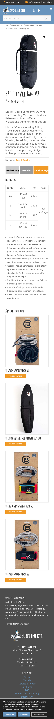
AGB (27, 690)
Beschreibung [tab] (12, 170)
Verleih (27, 680)
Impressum (27, 696)
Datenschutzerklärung (27, 693)
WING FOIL (29, 25)
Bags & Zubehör (23, 160)
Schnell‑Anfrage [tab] (41, 170)
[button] (44, 37)
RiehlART (27, 714)
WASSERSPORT (17, 25)
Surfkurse (27, 686)
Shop (27, 677)
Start (7, 25)
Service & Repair (27, 683)
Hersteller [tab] (26, 170)
